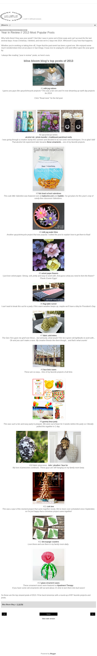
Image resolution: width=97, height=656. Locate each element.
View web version (48, 619)
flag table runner (50, 304)
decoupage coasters (50, 542)
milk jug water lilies (50, 232)
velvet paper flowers (49, 273)
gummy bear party (49, 422)
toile (50, 465)
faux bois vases (49, 370)
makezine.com (48, 196)
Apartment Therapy (65, 585)
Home (49, 614)
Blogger (53, 654)
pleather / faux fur (60, 465)
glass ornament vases (50, 583)
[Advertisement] (48, 6)
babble (61, 196)
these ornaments (54, 142)
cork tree (50, 506)
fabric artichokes (50, 336)
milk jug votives (49, 88)
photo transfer (41, 137)
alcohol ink (29, 137)
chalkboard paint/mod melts (60, 137)
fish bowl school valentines (50, 193)
